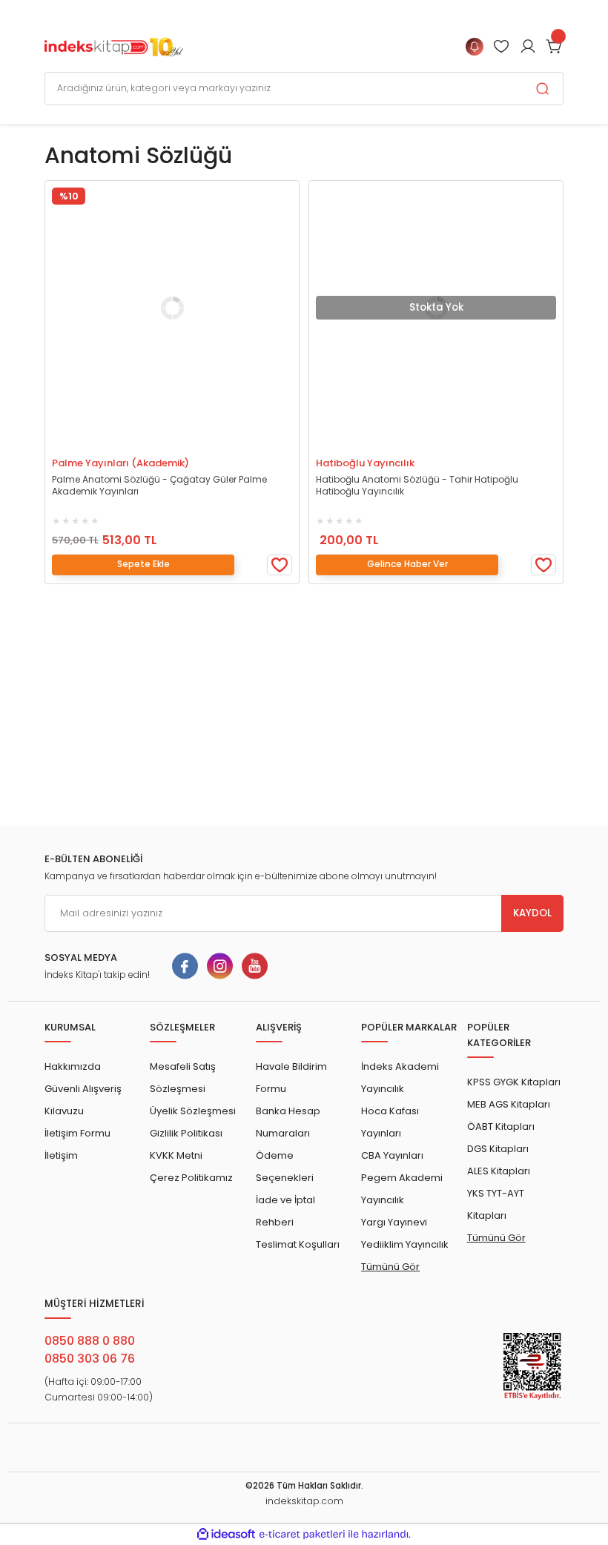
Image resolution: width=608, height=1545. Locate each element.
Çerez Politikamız (191, 1178)
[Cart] (555, 47)
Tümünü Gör (390, 1267)
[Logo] (113, 46)
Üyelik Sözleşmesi (193, 1111)
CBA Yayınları (392, 1155)
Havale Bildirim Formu (291, 1077)
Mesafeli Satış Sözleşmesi (183, 1077)
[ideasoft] (226, 1534)
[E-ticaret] (302, 1534)
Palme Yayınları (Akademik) (120, 463)
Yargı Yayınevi (394, 1222)
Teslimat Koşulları (298, 1244)
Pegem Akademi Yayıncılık (402, 1189)
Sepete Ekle (113, 443)
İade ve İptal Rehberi (285, 1211)
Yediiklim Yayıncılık (405, 1244)
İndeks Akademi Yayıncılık (400, 1077)
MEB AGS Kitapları (508, 1104)
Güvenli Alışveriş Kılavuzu (83, 1100)
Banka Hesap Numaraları (288, 1122)
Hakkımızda (72, 1066)
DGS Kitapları (498, 1149)
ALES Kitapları (498, 1171)
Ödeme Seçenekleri (285, 1166)
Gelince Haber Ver (377, 443)
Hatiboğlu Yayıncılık (365, 463)
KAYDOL (532, 913)
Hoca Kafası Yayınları (390, 1122)
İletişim (61, 1155)
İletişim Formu (77, 1133)
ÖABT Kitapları (501, 1126)
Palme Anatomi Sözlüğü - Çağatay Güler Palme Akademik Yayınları (159, 485)
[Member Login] (501, 47)
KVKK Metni (176, 1155)
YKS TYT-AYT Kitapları (495, 1204)
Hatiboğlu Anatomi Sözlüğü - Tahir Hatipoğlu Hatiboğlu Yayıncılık (417, 485)
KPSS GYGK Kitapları (514, 1082)
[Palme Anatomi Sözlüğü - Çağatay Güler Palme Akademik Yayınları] (172, 307)
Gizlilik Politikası (186, 1133)
